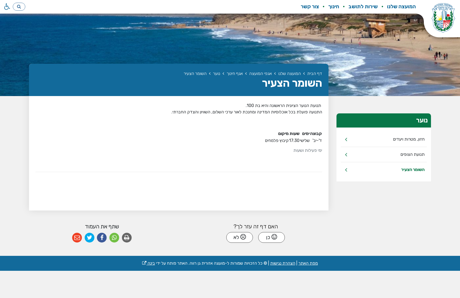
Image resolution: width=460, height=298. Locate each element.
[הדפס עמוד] (127, 238)
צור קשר (310, 6)
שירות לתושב (362, 6)
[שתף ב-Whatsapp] (114, 238)
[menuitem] (397, 7)
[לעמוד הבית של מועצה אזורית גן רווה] (438, 21)
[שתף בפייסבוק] (102, 238)
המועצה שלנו (401, 6)
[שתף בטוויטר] (89, 238)
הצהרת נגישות (282, 263)
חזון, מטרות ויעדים (409, 139)
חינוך (333, 6)
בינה (148, 263)
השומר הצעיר (413, 169)
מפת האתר (308, 263)
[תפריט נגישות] (6, 6)
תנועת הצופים (412, 154)
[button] (19, 7)
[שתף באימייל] (77, 238)
